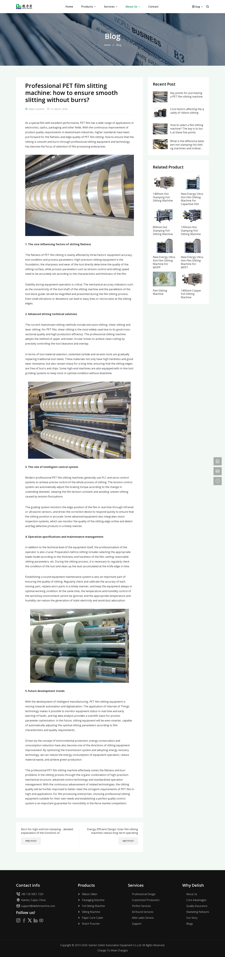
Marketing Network (197, 912)
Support (136, 923)
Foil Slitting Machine (93, 906)
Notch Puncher (91, 923)
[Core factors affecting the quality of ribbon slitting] (160, 109)
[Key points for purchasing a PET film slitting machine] (160, 93)
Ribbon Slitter (89, 894)
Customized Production (145, 900)
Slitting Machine (91, 912)
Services (109, 6)
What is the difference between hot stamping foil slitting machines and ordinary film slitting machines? (187, 144)
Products (87, 6)
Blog (118, 44)
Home (69, 6)
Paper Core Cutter (92, 918)
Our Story (191, 918)
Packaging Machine (93, 900)
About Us (131, 6)
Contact (153, 6)
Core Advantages (196, 900)
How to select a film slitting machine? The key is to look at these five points (186, 128)
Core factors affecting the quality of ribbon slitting (187, 110)
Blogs (189, 923)
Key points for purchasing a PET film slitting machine (186, 94)
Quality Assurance (196, 906)
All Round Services (142, 912)
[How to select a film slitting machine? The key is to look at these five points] (160, 125)
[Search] (207, 7)
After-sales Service (143, 918)
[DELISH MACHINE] (24, 6)
